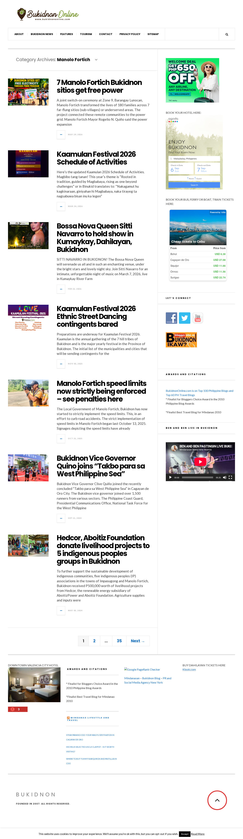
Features (66, 34)
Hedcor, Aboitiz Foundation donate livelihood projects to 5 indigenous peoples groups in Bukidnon (103, 549)
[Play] (170, 477)
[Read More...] (61, 134)
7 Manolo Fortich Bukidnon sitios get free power (99, 86)
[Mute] (224, 477)
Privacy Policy (130, 34)
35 (119, 641)
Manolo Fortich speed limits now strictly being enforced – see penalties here (101, 391)
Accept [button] (184, 834)
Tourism (86, 34)
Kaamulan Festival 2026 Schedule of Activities (96, 158)
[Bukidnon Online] (48, 14)
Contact (105, 34)
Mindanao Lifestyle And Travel (88, 719)
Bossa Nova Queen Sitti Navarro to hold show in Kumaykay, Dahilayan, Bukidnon (95, 237)
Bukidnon (36, 794)
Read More (198, 833)
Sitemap (153, 34)
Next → (138, 641)
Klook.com (189, 669)
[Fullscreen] (230, 477)
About (19, 34)
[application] (200, 461)
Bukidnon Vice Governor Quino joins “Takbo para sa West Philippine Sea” (101, 466)
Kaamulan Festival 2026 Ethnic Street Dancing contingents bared (96, 316)
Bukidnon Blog (151, 678)
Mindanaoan (132, 678)
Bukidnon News (42, 34)
